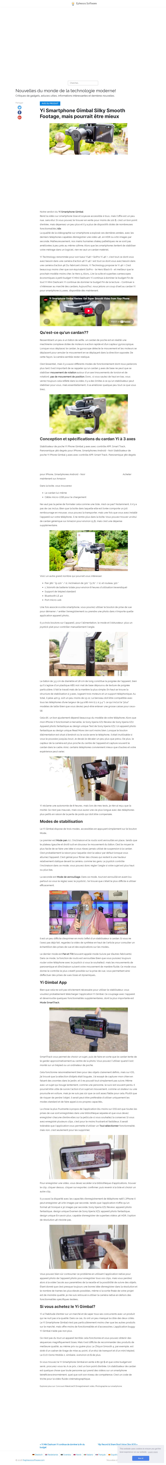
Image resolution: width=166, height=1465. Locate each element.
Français (102, 1455)
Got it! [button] (140, 1458)
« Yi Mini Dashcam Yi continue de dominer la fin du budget (62, 1446)
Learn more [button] (153, 1452)
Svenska (67, 1455)
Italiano (90, 1455)
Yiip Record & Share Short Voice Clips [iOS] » (117, 1444)
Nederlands (53, 1455)
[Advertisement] (83, 28)
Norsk (78, 1455)
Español (114, 1455)
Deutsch (39, 1455)
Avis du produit (50, 103)
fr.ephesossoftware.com (33, 1460)
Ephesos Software (86, 3)
